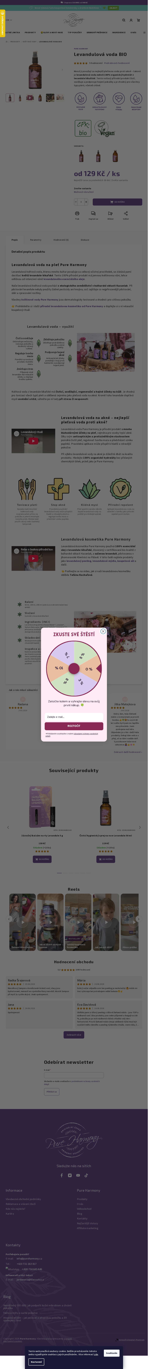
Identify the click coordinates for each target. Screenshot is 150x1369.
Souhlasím (111, 1353)
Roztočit (74, 726)
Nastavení (36, 1362)
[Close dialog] (103, 631)
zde (96, 1354)
